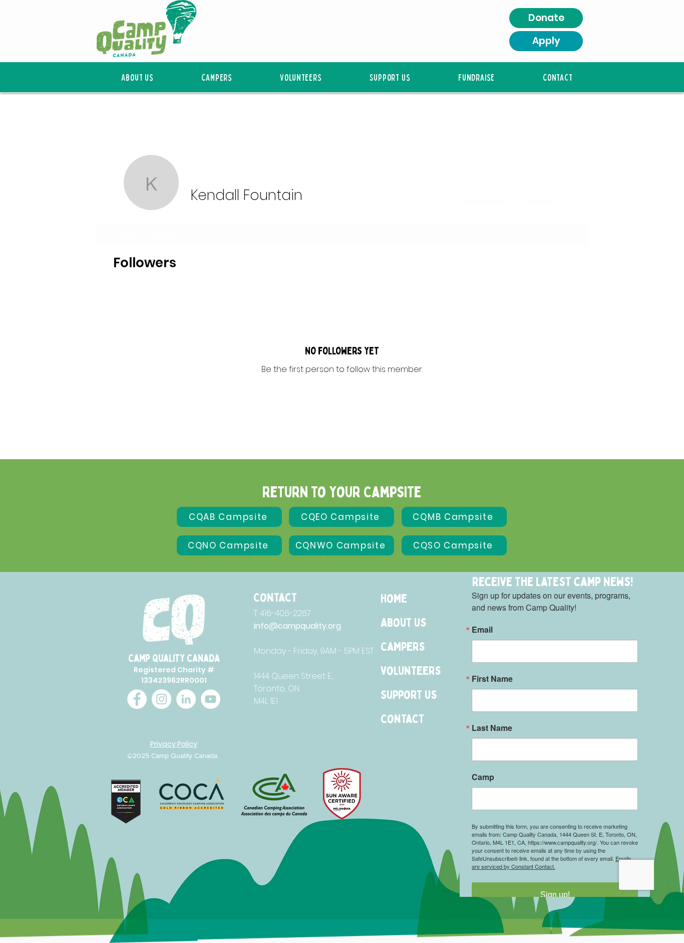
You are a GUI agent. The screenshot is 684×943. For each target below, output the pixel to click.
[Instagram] (161, 699)
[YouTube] (210, 699)
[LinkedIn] (186, 699)
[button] (137, 77)
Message (484, 202)
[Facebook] (137, 699)
